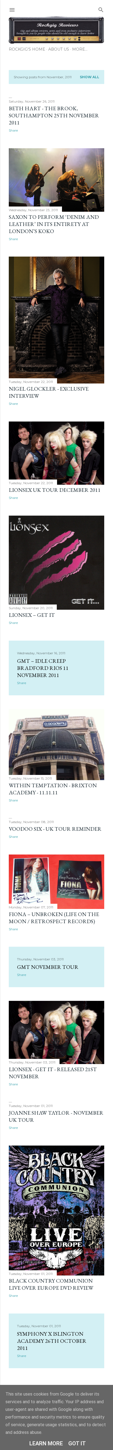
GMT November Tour (47, 966)
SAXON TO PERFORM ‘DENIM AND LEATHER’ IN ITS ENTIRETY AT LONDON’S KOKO (54, 224)
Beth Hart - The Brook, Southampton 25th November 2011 (54, 115)
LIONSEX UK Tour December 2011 (55, 489)
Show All (89, 77)
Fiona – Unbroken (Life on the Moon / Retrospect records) (54, 918)
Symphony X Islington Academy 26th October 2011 (51, 1341)
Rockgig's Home (27, 49)
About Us (58, 49)
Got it (77, 1443)
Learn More (46, 1443)
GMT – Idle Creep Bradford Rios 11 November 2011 (43, 668)
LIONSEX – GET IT (32, 614)
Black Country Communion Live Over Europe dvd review (51, 1284)
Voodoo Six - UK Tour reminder (55, 828)
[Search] (101, 8)
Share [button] (13, 130)
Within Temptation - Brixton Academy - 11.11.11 (53, 789)
